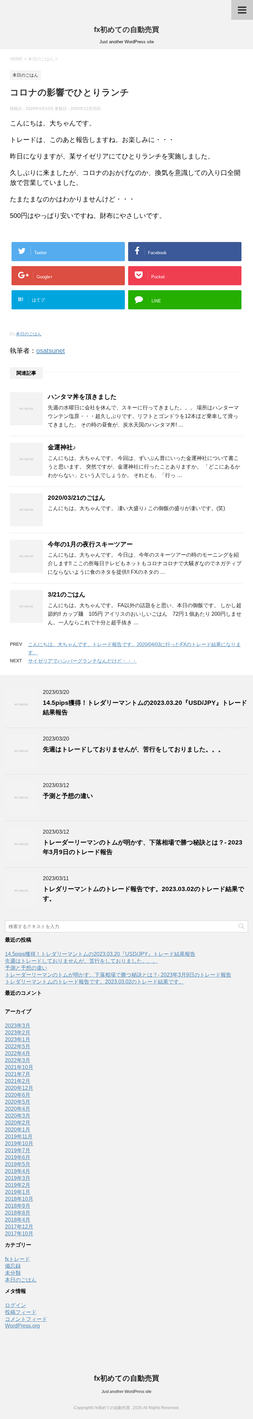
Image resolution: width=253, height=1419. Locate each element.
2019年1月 (17, 1192)
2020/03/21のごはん (76, 497)
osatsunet (50, 350)
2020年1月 (17, 1129)
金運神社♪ (62, 447)
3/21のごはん (66, 594)
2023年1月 (17, 1039)
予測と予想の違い (68, 795)
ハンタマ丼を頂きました (82, 396)
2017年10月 (19, 1233)
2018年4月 (17, 1220)
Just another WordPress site (126, 1391)
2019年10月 (19, 1143)
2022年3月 (17, 1060)
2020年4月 (17, 1109)
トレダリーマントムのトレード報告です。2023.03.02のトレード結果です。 (94, 982)
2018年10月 (19, 1199)
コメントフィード (26, 1319)
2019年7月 (17, 1150)
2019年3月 (17, 1178)
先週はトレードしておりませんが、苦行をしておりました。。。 (133, 749)
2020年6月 (17, 1095)
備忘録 (13, 1266)
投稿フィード (21, 1312)
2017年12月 (19, 1226)
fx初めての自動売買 (126, 29)
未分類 (13, 1273)
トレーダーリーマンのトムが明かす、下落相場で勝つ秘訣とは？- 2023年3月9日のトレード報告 (118, 975)
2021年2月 (17, 1081)
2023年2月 (17, 1032)
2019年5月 (17, 1164)
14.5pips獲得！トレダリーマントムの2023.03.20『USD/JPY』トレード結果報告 (100, 954)
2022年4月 (17, 1053)
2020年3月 (17, 1116)
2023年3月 (17, 1025)
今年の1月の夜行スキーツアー (90, 544)
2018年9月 (17, 1206)
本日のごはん (29, 333)
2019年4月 (17, 1171)
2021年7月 (17, 1074)
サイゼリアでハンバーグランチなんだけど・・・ (82, 661)
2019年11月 (19, 1136)
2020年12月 (19, 1088)
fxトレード (17, 1259)
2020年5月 (17, 1102)
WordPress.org (22, 1326)
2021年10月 (19, 1067)
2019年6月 (17, 1157)
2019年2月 (17, 1185)
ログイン (15, 1305)
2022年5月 (17, 1046)
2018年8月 (17, 1213)
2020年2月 (17, 1122)
